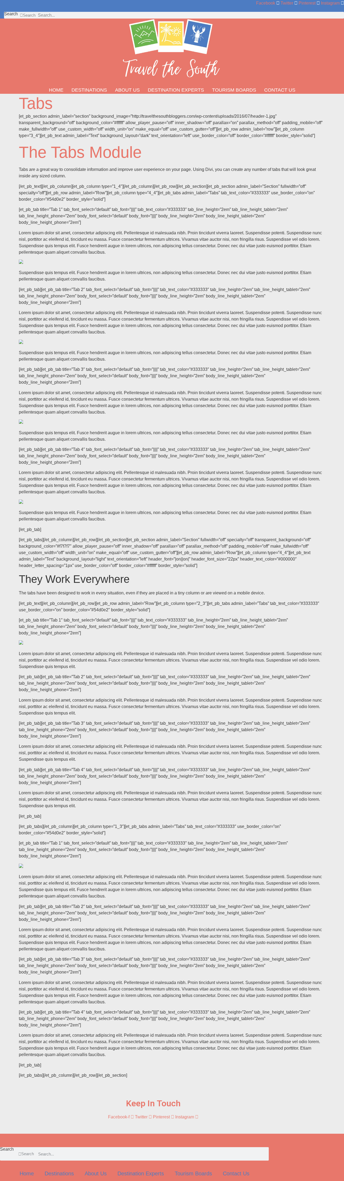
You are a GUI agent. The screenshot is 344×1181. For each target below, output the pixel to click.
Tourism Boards (234, 90)
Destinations (89, 90)
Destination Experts (176, 90)
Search (11, 14)
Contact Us (279, 90)
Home (56, 90)
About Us (127, 90)
